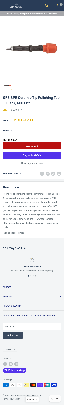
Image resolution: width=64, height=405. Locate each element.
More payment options (32, 163)
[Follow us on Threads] (11, 364)
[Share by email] (59, 173)
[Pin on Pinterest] (48, 173)
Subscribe (12, 335)
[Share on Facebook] (42, 173)
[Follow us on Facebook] (5, 364)
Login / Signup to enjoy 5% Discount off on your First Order (32, 13)
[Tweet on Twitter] (53, 173)
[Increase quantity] (33, 130)
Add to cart (32, 145)
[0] (58, 5)
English (8, 349)
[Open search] (46, 5)
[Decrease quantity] (17, 130)
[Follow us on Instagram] (16, 364)
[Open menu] (4, 6)
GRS (5, 110)
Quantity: (7, 129)
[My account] (52, 5)
